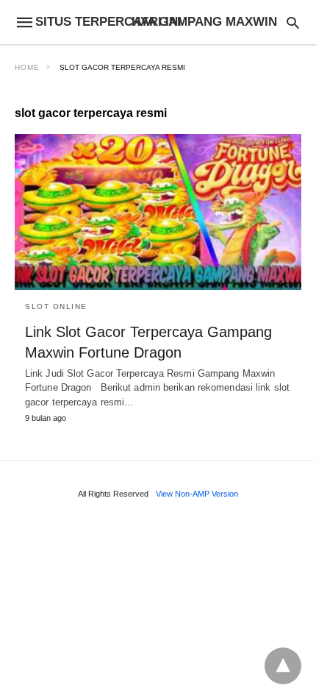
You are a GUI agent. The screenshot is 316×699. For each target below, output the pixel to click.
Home (27, 67)
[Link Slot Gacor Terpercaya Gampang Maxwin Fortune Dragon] (158, 212)
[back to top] (283, 665)
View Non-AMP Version (197, 493)
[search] (292, 22)
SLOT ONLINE (56, 306)
